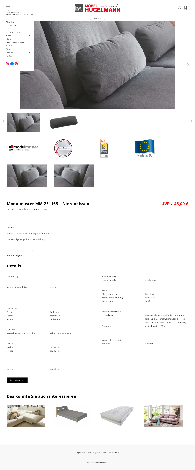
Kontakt (9, 56)
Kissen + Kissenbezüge (14, 13)
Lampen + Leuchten (14, 32)
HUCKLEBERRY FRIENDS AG (100, 462)
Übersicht (97, 18)
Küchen (9, 39)
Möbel (8, 11)
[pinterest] (16, 65)
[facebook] (12, 65)
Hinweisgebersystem (97, 452)
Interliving (10, 29)
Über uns (10, 52)
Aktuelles (10, 22)
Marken (9, 46)
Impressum (81, 452)
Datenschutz (114, 452)
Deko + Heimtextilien (15, 42)
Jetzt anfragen (17, 380)
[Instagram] (7, 65)
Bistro (8, 49)
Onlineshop (11, 25)
